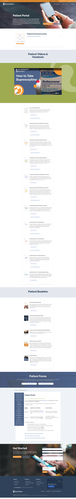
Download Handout (34, 114)
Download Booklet (33, 310)
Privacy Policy (48, 491)
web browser (44, 400)
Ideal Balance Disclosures (46, 383)
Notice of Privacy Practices (56, 491)
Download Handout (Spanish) (35, 134)
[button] (54, 1)
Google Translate (17, 487)
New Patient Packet (30, 383)
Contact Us (43, 491)
